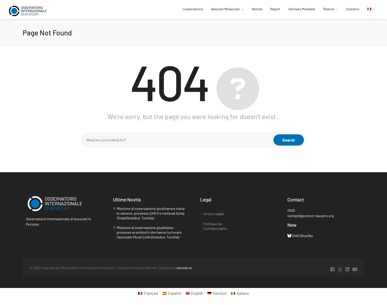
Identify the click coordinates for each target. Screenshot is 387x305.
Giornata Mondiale (301, 9)
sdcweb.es (184, 268)
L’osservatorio (193, 9)
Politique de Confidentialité (215, 226)
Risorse (328, 9)
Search (288, 139)
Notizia (257, 9)
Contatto (352, 9)
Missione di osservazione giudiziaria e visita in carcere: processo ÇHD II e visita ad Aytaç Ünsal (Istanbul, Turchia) (151, 213)
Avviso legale (213, 213)
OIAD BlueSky (302, 235)
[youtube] (355, 269)
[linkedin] (347, 269)
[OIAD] (31, 10)
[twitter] (340, 269)
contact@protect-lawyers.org (310, 216)
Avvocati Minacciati (225, 9)
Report (275, 9)
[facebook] (332, 269)
